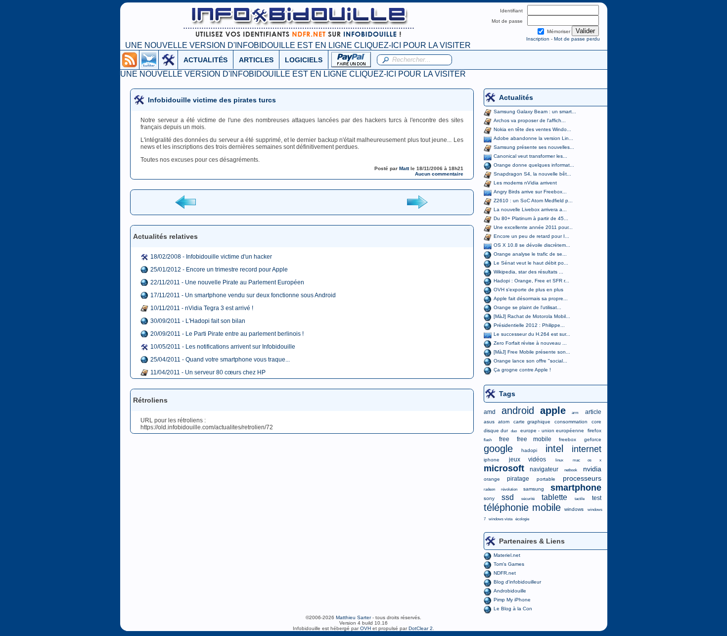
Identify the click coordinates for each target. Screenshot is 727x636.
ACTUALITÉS (205, 60)
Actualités (516, 97)
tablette (554, 497)
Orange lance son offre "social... (530, 360)
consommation (571, 421)
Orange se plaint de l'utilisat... (527, 307)
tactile (580, 499)
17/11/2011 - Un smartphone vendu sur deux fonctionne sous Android (243, 295)
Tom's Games (509, 564)
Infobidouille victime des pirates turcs (212, 100)
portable (546, 479)
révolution (509, 489)
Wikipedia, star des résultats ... (528, 271)
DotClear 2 (421, 628)
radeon (489, 489)
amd (490, 412)
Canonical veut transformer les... (530, 156)
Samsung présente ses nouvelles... (534, 147)
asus (489, 421)
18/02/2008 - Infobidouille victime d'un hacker (211, 256)
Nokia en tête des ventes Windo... (532, 129)
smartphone (575, 488)
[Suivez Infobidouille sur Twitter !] (148, 59)
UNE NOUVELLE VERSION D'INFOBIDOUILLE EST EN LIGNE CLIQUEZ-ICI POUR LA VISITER (298, 45)
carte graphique (531, 421)
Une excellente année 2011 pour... (533, 227)
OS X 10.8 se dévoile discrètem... (532, 245)
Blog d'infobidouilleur (517, 582)
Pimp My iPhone (512, 599)
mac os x (587, 460)
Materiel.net (507, 555)
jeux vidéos (527, 459)
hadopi (529, 450)
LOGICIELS (303, 60)
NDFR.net (505, 573)
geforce (592, 439)
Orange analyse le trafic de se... (530, 254)
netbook (570, 470)
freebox (567, 439)
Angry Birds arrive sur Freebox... (530, 191)
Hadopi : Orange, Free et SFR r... (531, 280)
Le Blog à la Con (513, 608)
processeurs (582, 478)
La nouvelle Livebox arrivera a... (530, 209)
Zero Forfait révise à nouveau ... (530, 343)
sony (489, 498)
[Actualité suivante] (417, 201)
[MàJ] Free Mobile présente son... (532, 352)
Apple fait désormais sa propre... (531, 298)
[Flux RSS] (129, 59)
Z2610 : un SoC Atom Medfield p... (533, 200)
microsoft (504, 468)
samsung (533, 489)
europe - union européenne (552, 430)
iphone (492, 459)
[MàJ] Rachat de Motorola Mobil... (532, 316)
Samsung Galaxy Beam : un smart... (535, 111)
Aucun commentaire (439, 174)
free (504, 439)
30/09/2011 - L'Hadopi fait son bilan (197, 321)
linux (559, 460)
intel (554, 448)
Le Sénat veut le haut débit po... (531, 263)
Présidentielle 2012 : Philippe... (529, 325)
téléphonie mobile (522, 507)
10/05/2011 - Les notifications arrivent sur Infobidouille (222, 346)
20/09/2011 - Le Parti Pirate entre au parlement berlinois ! (227, 333)
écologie (522, 519)
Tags (507, 394)
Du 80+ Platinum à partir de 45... (531, 218)
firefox (594, 430)
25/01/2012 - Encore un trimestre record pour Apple (219, 269)
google (498, 448)
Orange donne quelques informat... (534, 165)
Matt (404, 168)
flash (488, 440)
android (517, 410)
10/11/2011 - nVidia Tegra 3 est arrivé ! (201, 308)
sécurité (528, 499)
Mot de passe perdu (577, 39)
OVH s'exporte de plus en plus (528, 289)
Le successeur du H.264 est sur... (532, 334)
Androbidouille (510, 590)
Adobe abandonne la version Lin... (533, 138)
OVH (365, 628)
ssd (507, 497)
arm (575, 412)
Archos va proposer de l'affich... (530, 120)
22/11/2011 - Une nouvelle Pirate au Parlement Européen (227, 282)
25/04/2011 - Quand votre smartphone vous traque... (220, 359)
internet (586, 449)
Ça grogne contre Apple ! (522, 369)
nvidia (592, 469)
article (593, 412)
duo (514, 431)
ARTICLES (256, 60)
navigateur (544, 469)
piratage (518, 478)
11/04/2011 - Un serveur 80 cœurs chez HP (208, 372)
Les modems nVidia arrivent (525, 182)
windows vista (500, 519)
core (596, 421)
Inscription (537, 39)
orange (492, 479)
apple (553, 410)
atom (503, 421)
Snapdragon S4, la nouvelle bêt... (532, 174)
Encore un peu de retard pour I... (531, 236)
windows (574, 509)
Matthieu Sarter (353, 617)
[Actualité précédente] (186, 201)
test (596, 498)
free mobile (534, 439)
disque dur (496, 430)
